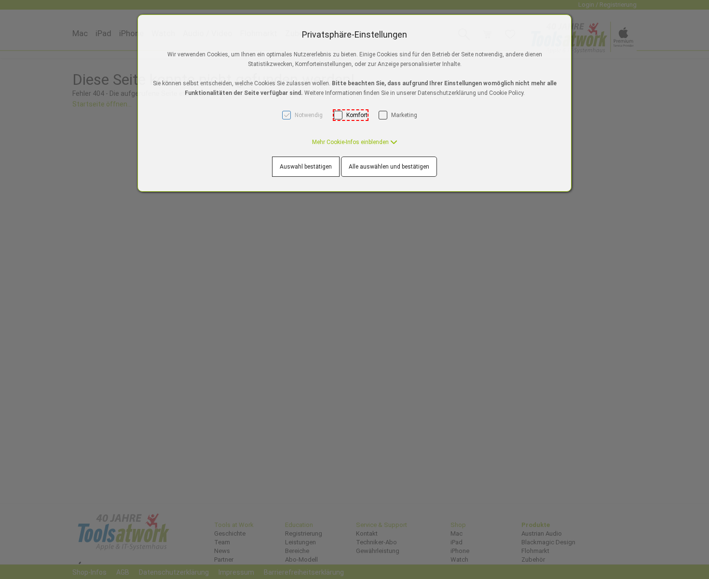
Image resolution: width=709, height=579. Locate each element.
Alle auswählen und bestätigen (389, 166)
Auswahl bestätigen (306, 166)
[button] (354, 142)
